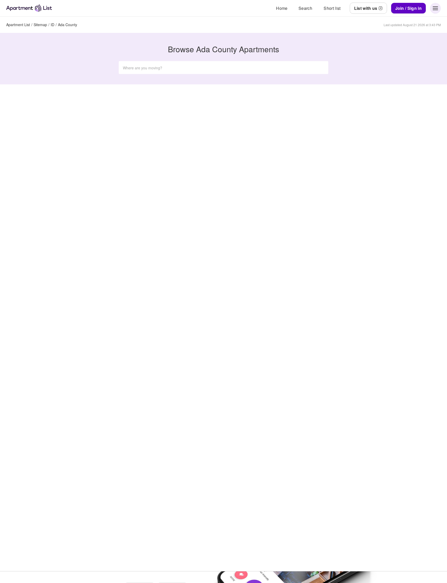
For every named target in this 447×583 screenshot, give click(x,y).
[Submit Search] (321, 67)
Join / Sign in (408, 8)
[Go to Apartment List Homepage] (29, 8)
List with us (365, 8)
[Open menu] (435, 8)
